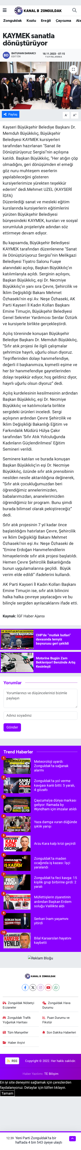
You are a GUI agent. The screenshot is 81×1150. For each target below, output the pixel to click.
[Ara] (74, 10)
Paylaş (12, 114)
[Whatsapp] (56, 987)
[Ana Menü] (5, 10)
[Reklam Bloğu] (40, 958)
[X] (32, 987)
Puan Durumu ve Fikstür (56, 1020)
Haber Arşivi (16, 1043)
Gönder (12, 727)
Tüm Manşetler (17, 1032)
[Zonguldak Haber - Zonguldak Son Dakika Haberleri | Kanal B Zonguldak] (39, 10)
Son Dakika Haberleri (61, 1032)
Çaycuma (63, 21)
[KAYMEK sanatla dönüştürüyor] (40, 85)
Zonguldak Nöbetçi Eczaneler (18, 1005)
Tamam (7, 1093)
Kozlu (31, 21)
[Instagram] (40, 987)
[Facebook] (25, 987)
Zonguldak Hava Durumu (56, 1005)
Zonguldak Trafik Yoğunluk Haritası (17, 1020)
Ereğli (46, 21)
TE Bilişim (51, 1074)
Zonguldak (12, 21)
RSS (14, 1061)
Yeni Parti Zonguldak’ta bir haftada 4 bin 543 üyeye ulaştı (38, 1140)
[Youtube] (48, 987)
